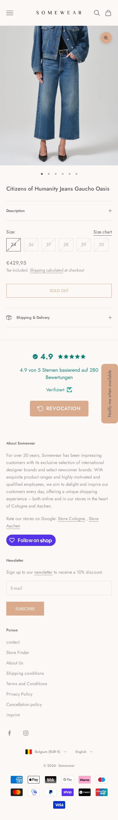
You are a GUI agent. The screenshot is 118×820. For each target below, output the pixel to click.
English (81, 751)
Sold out (59, 291)
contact (13, 642)
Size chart (102, 232)
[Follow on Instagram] (26, 733)
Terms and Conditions (26, 683)
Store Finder (17, 652)
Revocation (63, 408)
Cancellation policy (24, 704)
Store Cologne (71, 518)
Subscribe (25, 609)
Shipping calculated (46, 270)
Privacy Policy (19, 694)
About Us (14, 663)
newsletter (43, 572)
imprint (13, 715)
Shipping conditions (25, 673)
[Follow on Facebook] (9, 733)
